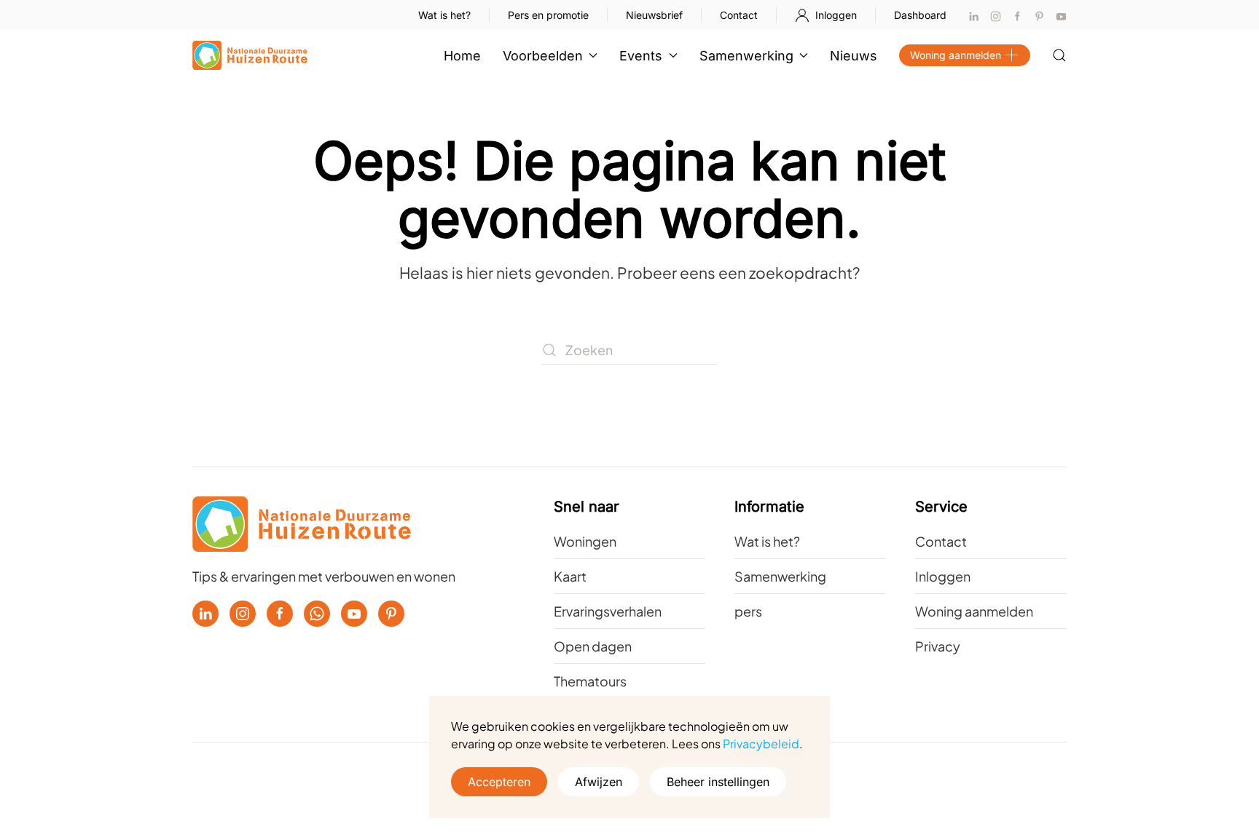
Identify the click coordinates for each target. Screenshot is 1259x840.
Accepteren (499, 781)
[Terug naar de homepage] (249, 55)
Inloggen (836, 15)
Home (462, 55)
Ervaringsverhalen (608, 611)
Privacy (937, 646)
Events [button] (640, 55)
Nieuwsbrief (654, 15)
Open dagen (593, 646)
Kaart (570, 576)
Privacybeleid (761, 743)
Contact (739, 15)
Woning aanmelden (955, 55)
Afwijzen (598, 781)
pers (748, 611)
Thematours (590, 681)
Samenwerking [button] (746, 55)
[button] (1059, 55)
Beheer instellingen (718, 781)
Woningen (585, 541)
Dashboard (920, 15)
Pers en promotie (548, 15)
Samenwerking (780, 576)
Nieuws (853, 55)
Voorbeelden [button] (543, 55)
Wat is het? (444, 15)
